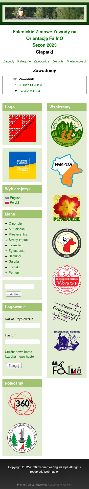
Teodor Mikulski (30, 91)
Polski (14, 202)
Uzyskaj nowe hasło (19, 356)
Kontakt (14, 267)
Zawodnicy (41, 61)
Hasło (10, 335)
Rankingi (15, 256)
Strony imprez (19, 239)
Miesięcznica (18, 234)
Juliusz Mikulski (30, 84)
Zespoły (58, 61)
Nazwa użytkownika (20, 318)
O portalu (15, 223)
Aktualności (17, 228)
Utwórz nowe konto (18, 351)
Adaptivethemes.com (60, 484)
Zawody (8, 61)
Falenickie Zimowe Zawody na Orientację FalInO (44, 34)
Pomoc (14, 272)
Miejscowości (76, 61)
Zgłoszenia (16, 250)
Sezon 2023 (44, 45)
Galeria (14, 261)
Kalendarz (16, 245)
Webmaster (51, 471)
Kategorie (24, 61)
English (15, 197)
